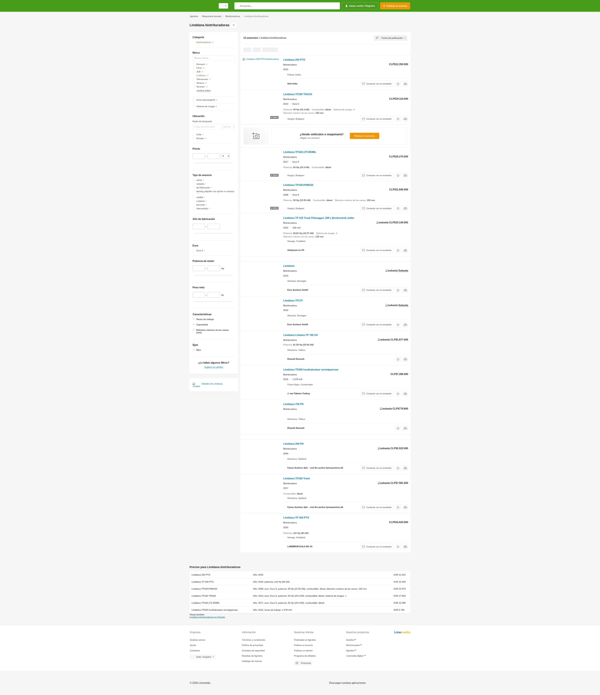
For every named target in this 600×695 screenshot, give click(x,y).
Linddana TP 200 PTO (296, 517)
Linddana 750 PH (293, 404)
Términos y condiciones (253, 640)
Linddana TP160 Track (296, 478)
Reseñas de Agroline (252, 656)
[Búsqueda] (237, 6)
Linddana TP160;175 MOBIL (299, 152)
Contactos (195, 650)
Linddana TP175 (293, 300)
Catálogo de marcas (252, 661)
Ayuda (193, 645)
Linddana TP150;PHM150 (298, 185)
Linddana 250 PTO (294, 59)
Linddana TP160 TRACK (297, 94)
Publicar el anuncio (364, 136)
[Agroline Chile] (202, 6)
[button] (398, 84)
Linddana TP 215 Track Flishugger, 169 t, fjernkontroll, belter (318, 218)
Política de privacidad (252, 645)
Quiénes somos (197, 640)
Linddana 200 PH (293, 443)
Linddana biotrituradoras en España (207, 617)
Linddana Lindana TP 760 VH (300, 335)
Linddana (289, 266)
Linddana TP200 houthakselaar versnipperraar (310, 369)
